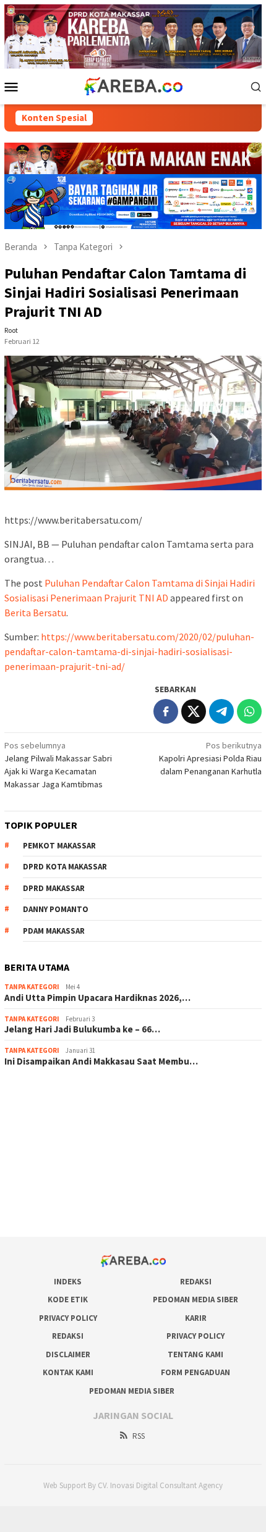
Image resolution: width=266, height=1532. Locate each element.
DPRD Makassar (54, 888)
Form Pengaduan (195, 1372)
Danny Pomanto (55, 909)
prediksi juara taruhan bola (53, 1210)
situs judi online (32, 1160)
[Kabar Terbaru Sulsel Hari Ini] (133, 85)
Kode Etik (68, 1299)
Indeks (68, 1281)
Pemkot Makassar (59, 845)
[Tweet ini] (193, 711)
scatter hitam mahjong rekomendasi (71, 1093)
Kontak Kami (68, 1372)
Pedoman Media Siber (195, 1299)
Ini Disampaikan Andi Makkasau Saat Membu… (101, 1061)
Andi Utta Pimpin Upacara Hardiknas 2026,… (97, 997)
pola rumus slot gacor (44, 1126)
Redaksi (196, 1281)
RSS (138, 1436)
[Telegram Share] (221, 711)
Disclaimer (68, 1354)
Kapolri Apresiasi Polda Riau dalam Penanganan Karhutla (210, 758)
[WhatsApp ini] (249, 711)
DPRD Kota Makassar (65, 866)
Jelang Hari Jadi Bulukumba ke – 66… (82, 1029)
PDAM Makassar (54, 931)
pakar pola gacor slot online (55, 1193)
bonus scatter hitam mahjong (58, 1176)
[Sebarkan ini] (165, 711)
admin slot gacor (35, 1143)
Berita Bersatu (35, 612)
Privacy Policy (68, 1318)
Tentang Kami (195, 1354)
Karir (196, 1318)
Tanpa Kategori (31, 986)
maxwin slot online (38, 1110)
